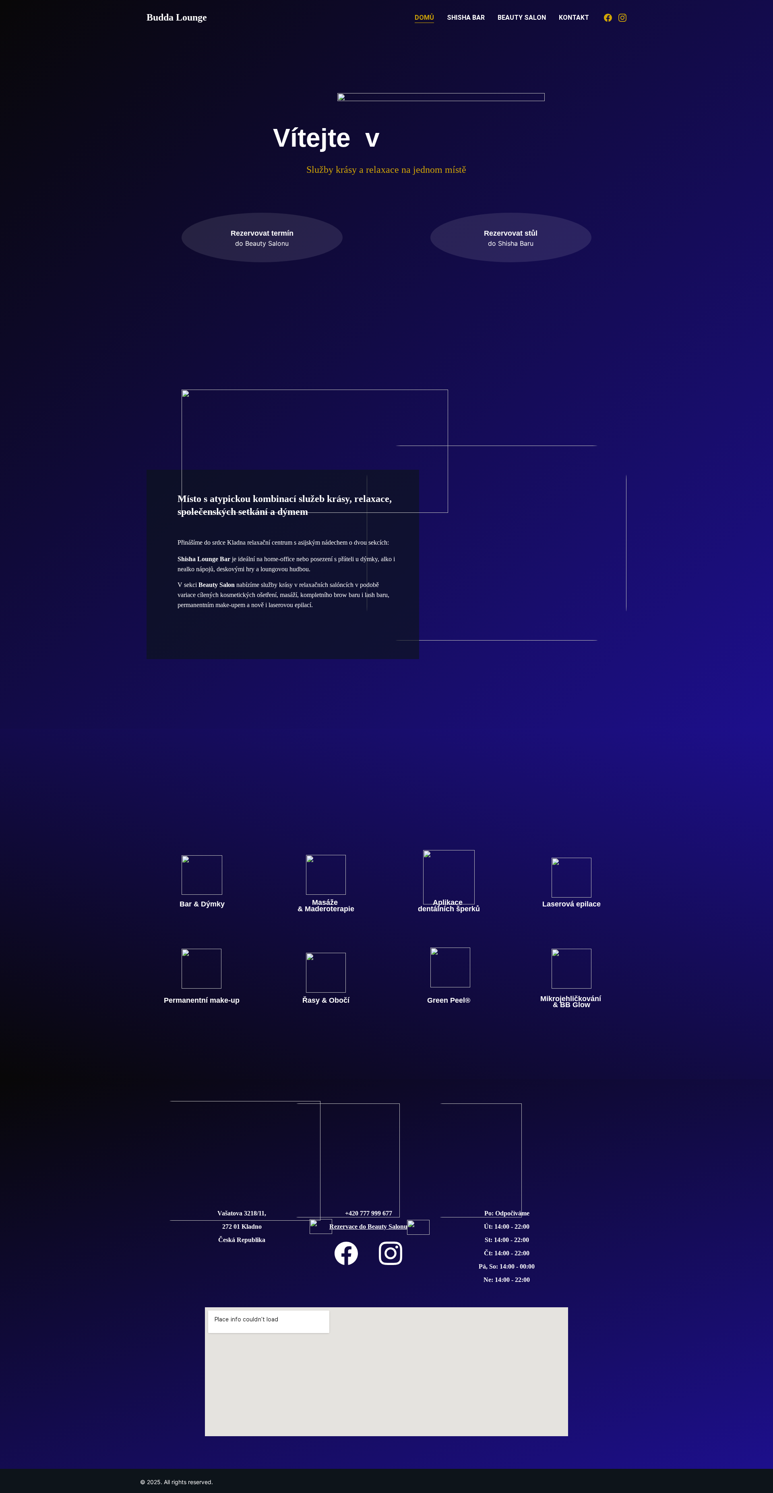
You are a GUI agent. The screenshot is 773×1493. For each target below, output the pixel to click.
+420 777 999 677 (368, 1213)
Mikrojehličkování (571, 999)
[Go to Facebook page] (611, 18)
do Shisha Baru (510, 243)
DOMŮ (424, 17)
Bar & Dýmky (202, 904)
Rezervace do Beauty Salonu (368, 1226)
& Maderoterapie (326, 909)
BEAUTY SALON (522, 17)
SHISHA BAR (466, 17)
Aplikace (449, 902)
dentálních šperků (449, 909)
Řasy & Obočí (325, 1000)
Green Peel (446, 1000)
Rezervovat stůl (510, 233)
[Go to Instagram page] (622, 18)
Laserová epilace (571, 904)
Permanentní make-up (202, 1000)
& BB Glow (571, 1005)
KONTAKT (574, 17)
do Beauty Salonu (262, 243)
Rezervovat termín (262, 233)
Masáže (326, 902)
